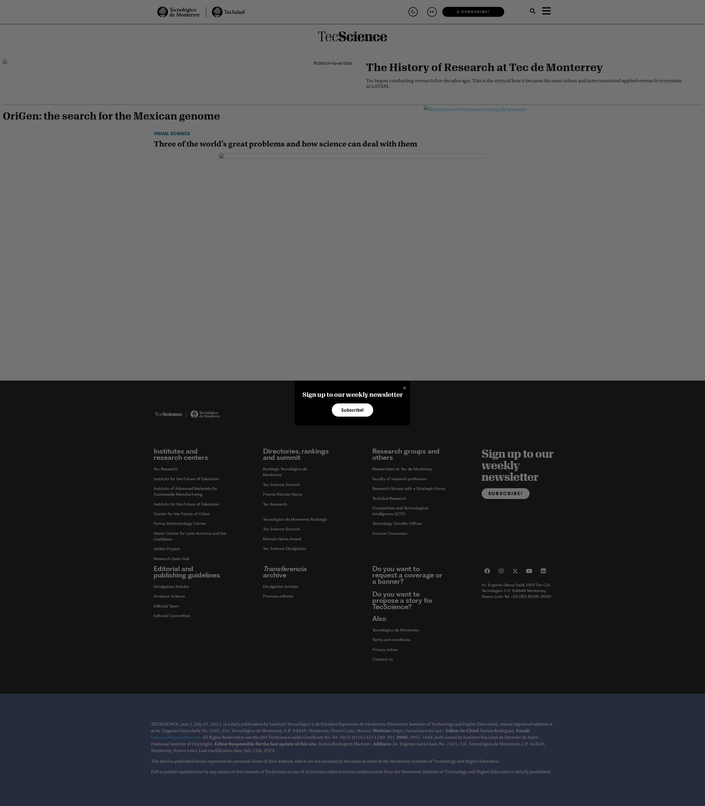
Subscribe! (352, 410)
